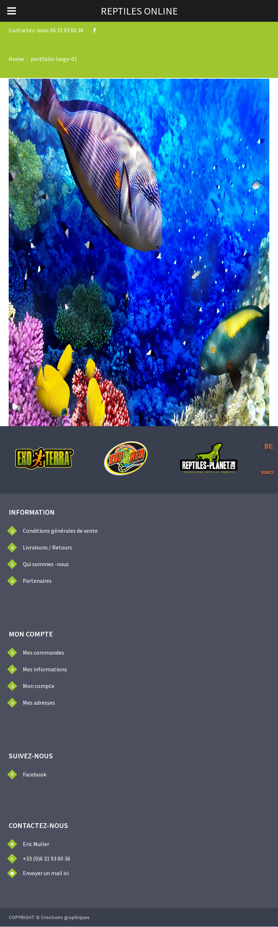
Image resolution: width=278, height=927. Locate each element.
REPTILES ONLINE (139, 10)
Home (16, 58)
